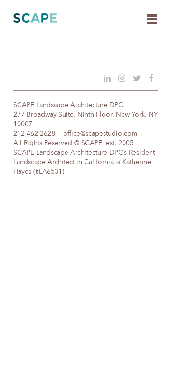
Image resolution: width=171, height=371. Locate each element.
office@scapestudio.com (100, 133)
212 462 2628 (34, 133)
